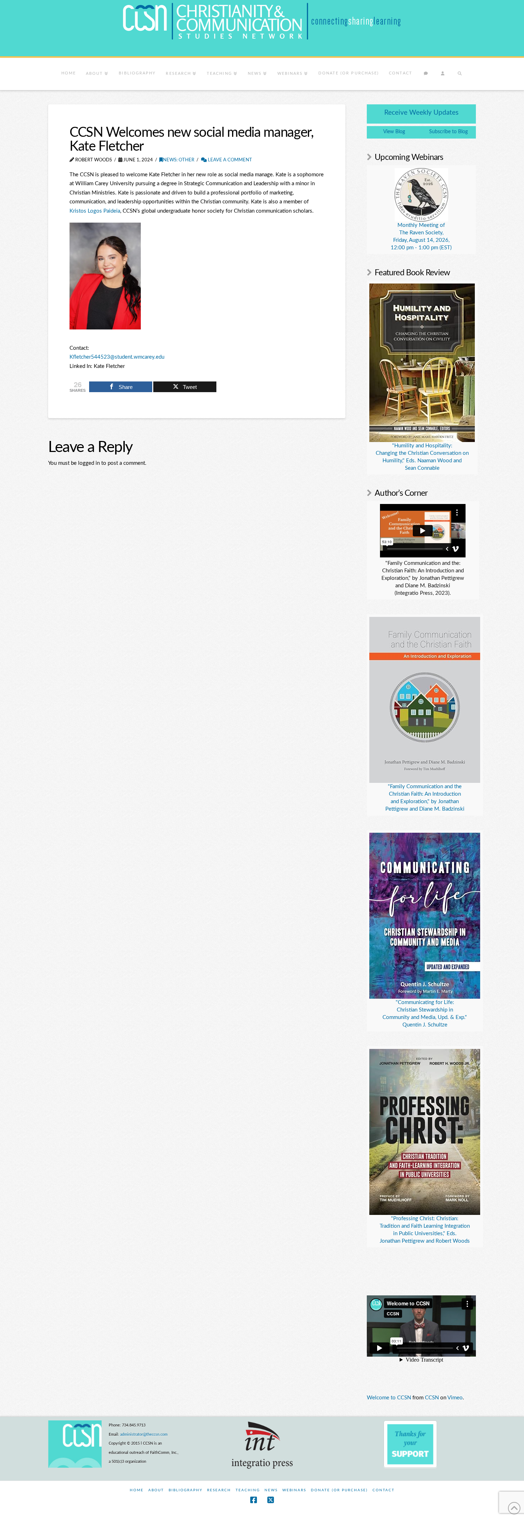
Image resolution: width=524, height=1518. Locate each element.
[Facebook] (253, 1500)
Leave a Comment (229, 160)
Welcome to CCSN (389, 1397)
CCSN (432, 1397)
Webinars (294, 1490)
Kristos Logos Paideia (95, 211)
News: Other (178, 160)
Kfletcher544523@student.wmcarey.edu (117, 357)
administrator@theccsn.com (144, 1434)
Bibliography (185, 1490)
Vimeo (455, 1397)
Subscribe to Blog (448, 131)
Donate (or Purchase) (339, 1490)
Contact (384, 1490)
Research (219, 1490)
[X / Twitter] (270, 1500)
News (271, 1490)
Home (137, 1490)
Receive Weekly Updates (421, 112)
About (156, 1490)
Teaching (248, 1490)
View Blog (394, 131)
